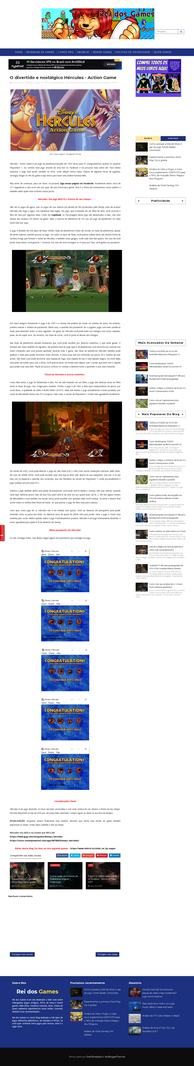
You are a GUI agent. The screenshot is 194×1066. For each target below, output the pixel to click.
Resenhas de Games (40, 52)
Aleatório (173, 138)
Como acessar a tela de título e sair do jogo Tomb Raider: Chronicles (165, 147)
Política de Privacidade (133, 52)
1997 (46, 82)
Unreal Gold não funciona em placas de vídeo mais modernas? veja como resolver (159, 993)
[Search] (181, 31)
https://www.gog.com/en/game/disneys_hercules (36, 836)
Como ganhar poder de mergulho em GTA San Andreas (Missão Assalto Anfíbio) (165, 498)
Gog (67, 82)
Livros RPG (66, 52)
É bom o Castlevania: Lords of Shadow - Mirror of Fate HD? (102, 879)
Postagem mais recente (22, 954)
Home (19, 52)
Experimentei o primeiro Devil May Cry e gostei (25, 880)
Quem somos (163, 52)
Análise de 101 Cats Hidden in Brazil (160, 1015)
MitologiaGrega (77, 82)
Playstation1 (105, 82)
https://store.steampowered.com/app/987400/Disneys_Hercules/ (44, 840)
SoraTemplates (94, 1056)
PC (87, 82)
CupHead (56, 215)
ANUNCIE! (83, 52)
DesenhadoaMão (56, 82)
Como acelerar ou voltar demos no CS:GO (167, 531)
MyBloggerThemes (115, 1056)
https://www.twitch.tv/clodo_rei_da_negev (92, 848)
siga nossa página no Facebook (77, 183)
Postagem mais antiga (107, 954)
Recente (148, 138)
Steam (114, 82)
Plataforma (94, 82)
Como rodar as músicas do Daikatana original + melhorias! (64, 879)
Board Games (102, 52)
